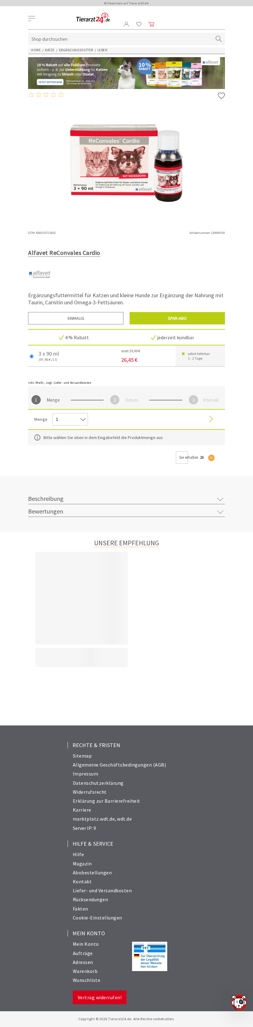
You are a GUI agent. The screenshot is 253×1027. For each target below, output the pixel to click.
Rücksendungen (90, 899)
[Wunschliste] (139, 24)
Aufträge (83, 953)
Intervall (210, 400)
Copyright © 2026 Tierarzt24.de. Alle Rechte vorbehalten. (126, 1018)
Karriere (82, 810)
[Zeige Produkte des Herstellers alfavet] (39, 284)
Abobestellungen (92, 872)
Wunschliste (87, 980)
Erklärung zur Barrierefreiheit (106, 801)
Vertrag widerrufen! (100, 997)
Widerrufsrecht (90, 792)
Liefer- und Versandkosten (102, 890)
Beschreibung (46, 498)
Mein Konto (86, 944)
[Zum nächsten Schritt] (211, 419)
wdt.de (124, 819)
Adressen (83, 962)
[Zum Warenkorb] (151, 24)
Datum (131, 400)
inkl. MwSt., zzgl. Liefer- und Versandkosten (59, 383)
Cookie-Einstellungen (97, 918)
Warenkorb (85, 971)
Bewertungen (45, 511)
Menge (53, 400)
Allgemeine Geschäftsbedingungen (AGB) (119, 765)
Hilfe (78, 854)
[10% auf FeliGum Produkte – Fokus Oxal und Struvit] (126, 73)
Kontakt (82, 881)
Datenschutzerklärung (98, 783)
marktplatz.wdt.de (94, 819)
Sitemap (82, 756)
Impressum (85, 774)
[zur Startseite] (93, 18)
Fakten (80, 909)
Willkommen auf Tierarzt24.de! (126, 3)
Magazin (82, 863)
